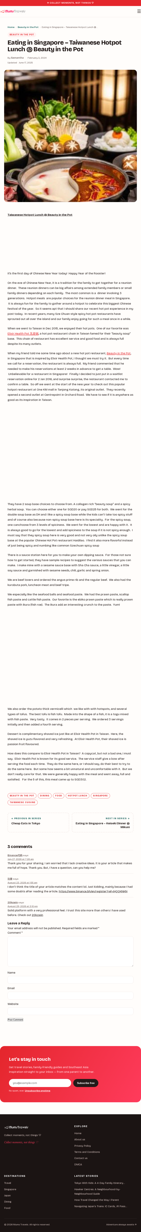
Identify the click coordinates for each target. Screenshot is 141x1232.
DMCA (78, 1164)
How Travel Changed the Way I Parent (96, 1199)
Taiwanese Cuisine (22, 802)
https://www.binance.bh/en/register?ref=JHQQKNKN (93, 891)
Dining (44, 795)
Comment (15, 932)
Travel (7, 1183)
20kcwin (13, 902)
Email (11, 988)
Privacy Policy (82, 1145)
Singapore (100, 795)
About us (79, 1139)
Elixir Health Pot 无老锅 (23, 333)
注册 (10, 878)
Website (13, 1004)
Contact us (81, 1158)
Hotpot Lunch (77, 795)
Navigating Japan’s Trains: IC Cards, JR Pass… (100, 1206)
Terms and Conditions (87, 1152)
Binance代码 (15, 855)
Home (11, 27)
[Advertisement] (70, 246)
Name (11, 972)
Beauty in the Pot (28, 27)
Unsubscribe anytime (37, 1090)
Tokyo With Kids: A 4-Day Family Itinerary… (99, 1183)
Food (58, 795)
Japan (7, 1195)
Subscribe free (86, 1083)
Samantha (17, 57)
